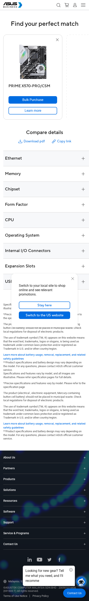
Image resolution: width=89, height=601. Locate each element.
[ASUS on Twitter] (49, 560)
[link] (32, 110)
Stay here (44, 305)
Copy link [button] (64, 141)
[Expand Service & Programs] (85, 533)
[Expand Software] (85, 512)
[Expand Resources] (85, 501)
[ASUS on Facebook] (59, 560)
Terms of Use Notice (15, 595)
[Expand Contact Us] (85, 544)
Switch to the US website (45, 315)
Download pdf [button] (34, 141)
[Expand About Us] (85, 457)
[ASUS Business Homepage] (12, 5)
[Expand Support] (85, 522)
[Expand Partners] (85, 468)
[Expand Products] (85, 479)
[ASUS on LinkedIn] (29, 560)
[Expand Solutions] (85, 490)
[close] (72, 278)
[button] (58, 4)
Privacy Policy (40, 595)
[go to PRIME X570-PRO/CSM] (33, 62)
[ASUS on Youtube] (39, 560)
